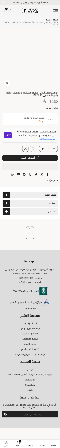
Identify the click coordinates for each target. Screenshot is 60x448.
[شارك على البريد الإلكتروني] (18, 174)
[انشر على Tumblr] (30, 174)
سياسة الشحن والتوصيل (30, 328)
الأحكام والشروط (30, 323)
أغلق (3, 2)
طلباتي (30, 390)
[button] (30, 166)
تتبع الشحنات (30, 385)
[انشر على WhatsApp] (12, 174)
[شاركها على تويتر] (41, 174)
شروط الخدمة (30, 344)
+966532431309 (26, 278)
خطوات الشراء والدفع (30, 349)
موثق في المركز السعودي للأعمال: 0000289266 (30, 374)
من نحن (30, 369)
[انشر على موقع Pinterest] (35, 174)
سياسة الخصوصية (30, 339)
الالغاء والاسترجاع (30, 334)
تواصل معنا (30, 380)
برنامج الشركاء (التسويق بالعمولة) (30, 354)
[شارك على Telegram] (24, 174)
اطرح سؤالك (52, 180)
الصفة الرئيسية (52, 20)
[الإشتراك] (5, 414)
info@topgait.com (27, 282)
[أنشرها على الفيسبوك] (47, 174)
